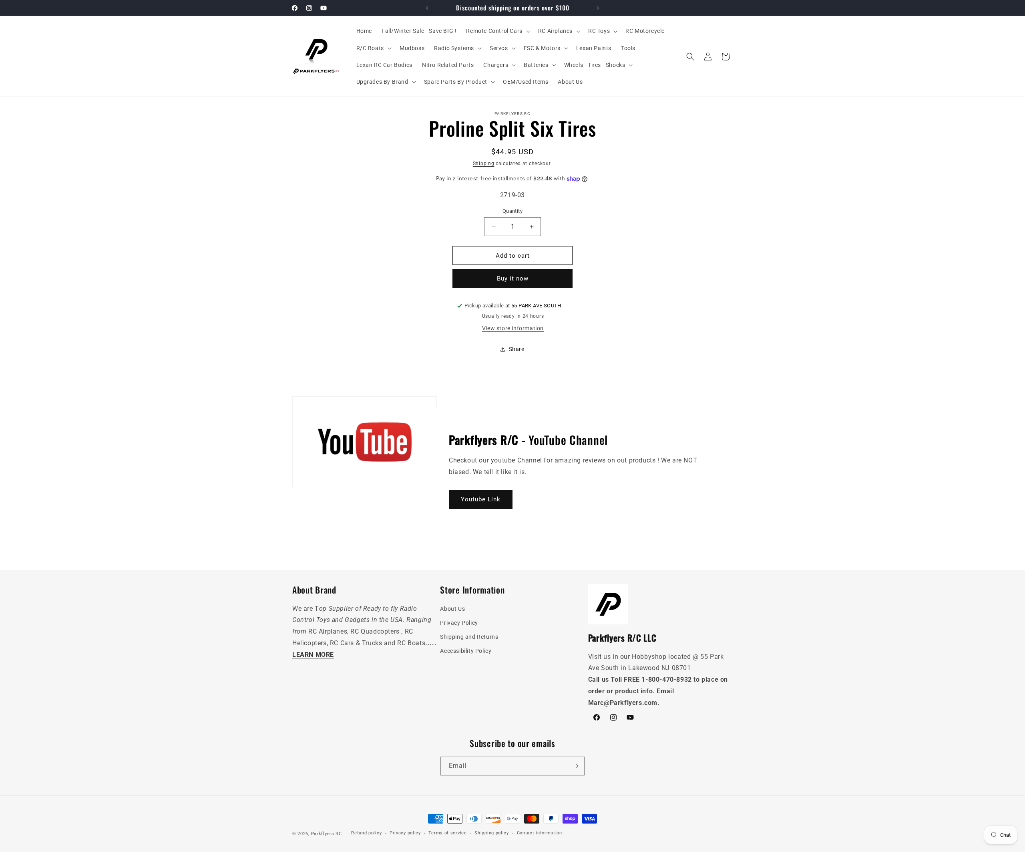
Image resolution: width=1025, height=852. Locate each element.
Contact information (539, 833)
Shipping (483, 163)
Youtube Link (480, 499)
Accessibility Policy (465, 651)
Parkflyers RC (327, 833)
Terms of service (447, 833)
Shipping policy (491, 833)
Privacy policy (405, 833)
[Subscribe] (575, 766)
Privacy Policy (459, 623)
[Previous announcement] (427, 8)
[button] (497, 30)
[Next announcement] (598, 8)
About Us (452, 609)
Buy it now (513, 278)
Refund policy (366, 833)
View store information (513, 328)
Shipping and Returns (469, 637)
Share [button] (517, 349)
